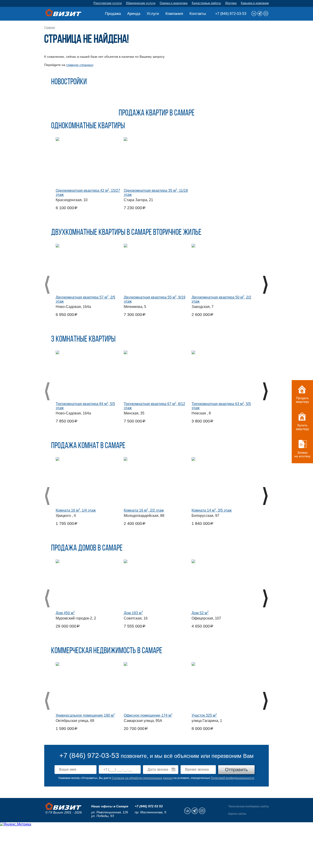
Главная (49, 27)
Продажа (113, 13)
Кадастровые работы (206, 3)
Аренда (133, 13)
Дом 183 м (133, 613)
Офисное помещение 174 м (148, 715)
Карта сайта (237, 813)
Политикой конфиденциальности (232, 778)
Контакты (197, 13)
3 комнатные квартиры (83, 339)
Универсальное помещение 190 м (85, 715)
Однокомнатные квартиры (88, 126)
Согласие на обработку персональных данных (142, 778)
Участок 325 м (204, 715)
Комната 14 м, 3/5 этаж (212, 510)
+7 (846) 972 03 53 (149, 806)
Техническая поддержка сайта (248, 806)
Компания (174, 13)
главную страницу (79, 65)
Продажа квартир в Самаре (157, 113)
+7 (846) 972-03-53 (230, 14)
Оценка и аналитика (173, 3)
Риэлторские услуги (107, 3)
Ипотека (230, 3)
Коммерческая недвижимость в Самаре (106, 651)
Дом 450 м (65, 613)
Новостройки (69, 82)
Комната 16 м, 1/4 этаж (76, 510)
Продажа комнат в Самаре (88, 446)
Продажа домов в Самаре (87, 548)
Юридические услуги (140, 3)
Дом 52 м (200, 613)
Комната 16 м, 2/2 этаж (144, 510)
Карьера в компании (255, 3)
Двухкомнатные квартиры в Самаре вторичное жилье (126, 233)
